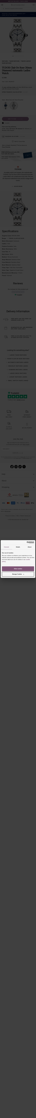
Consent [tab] (6, 547)
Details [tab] (18, 547)
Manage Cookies (17, 574)
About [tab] (29, 547)
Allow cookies (18, 568)
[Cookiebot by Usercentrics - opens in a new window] (26, 542)
